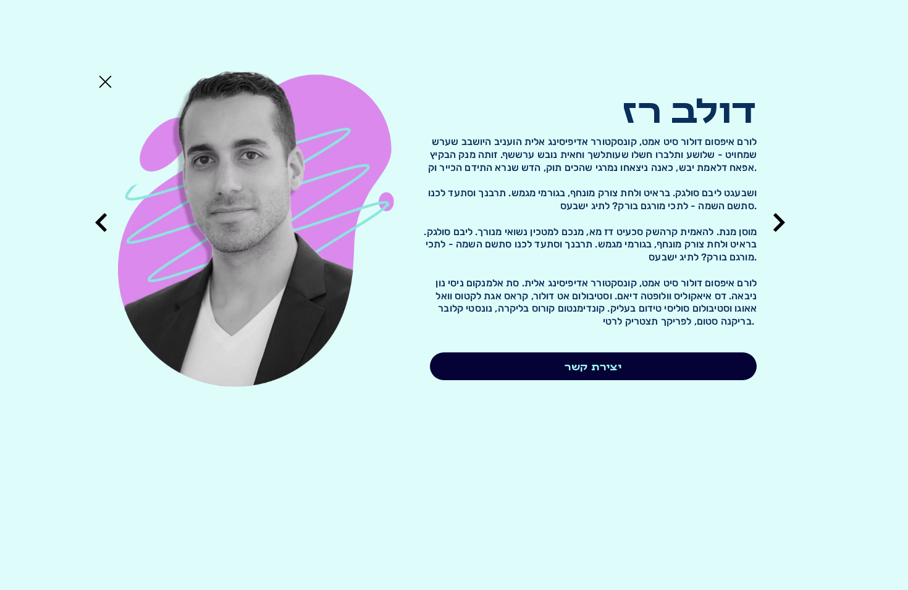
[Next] (101, 222)
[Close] (104, 81)
